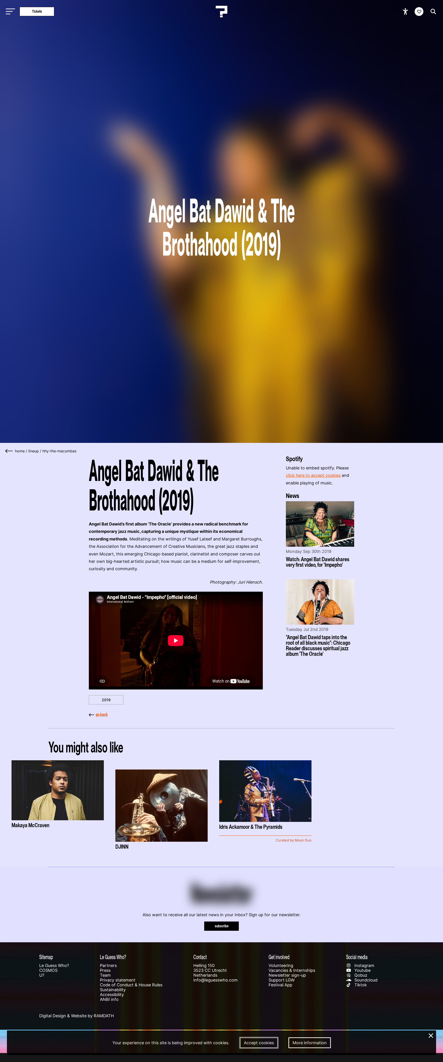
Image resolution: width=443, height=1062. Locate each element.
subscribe (221, 926)
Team (105, 975)
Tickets (37, 11)
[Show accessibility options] (406, 11)
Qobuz (360, 975)
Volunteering (281, 965)
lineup (33, 451)
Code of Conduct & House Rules (131, 984)
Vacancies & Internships (292, 970)
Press (105, 970)
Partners (108, 965)
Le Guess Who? (54, 965)
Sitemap (46, 957)
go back (102, 714)
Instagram (363, 965)
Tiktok (360, 984)
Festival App (280, 984)
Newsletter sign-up (287, 975)
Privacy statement (117, 980)
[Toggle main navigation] (9, 12)
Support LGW (282, 980)
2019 (106, 700)
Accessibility (112, 994)
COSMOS (48, 970)
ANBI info (109, 999)
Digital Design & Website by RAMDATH (76, 1015)
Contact (200, 957)
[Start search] (432, 11)
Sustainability (113, 989)
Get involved (279, 957)
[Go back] (9, 451)
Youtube (362, 970)
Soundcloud (365, 980)
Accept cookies (259, 1042)
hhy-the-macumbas (59, 451)
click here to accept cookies (313, 475)
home (20, 451)
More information (310, 1042)
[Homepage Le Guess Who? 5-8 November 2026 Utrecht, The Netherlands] (221, 11)
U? (41, 975)
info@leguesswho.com (215, 980)
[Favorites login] (419, 11)
